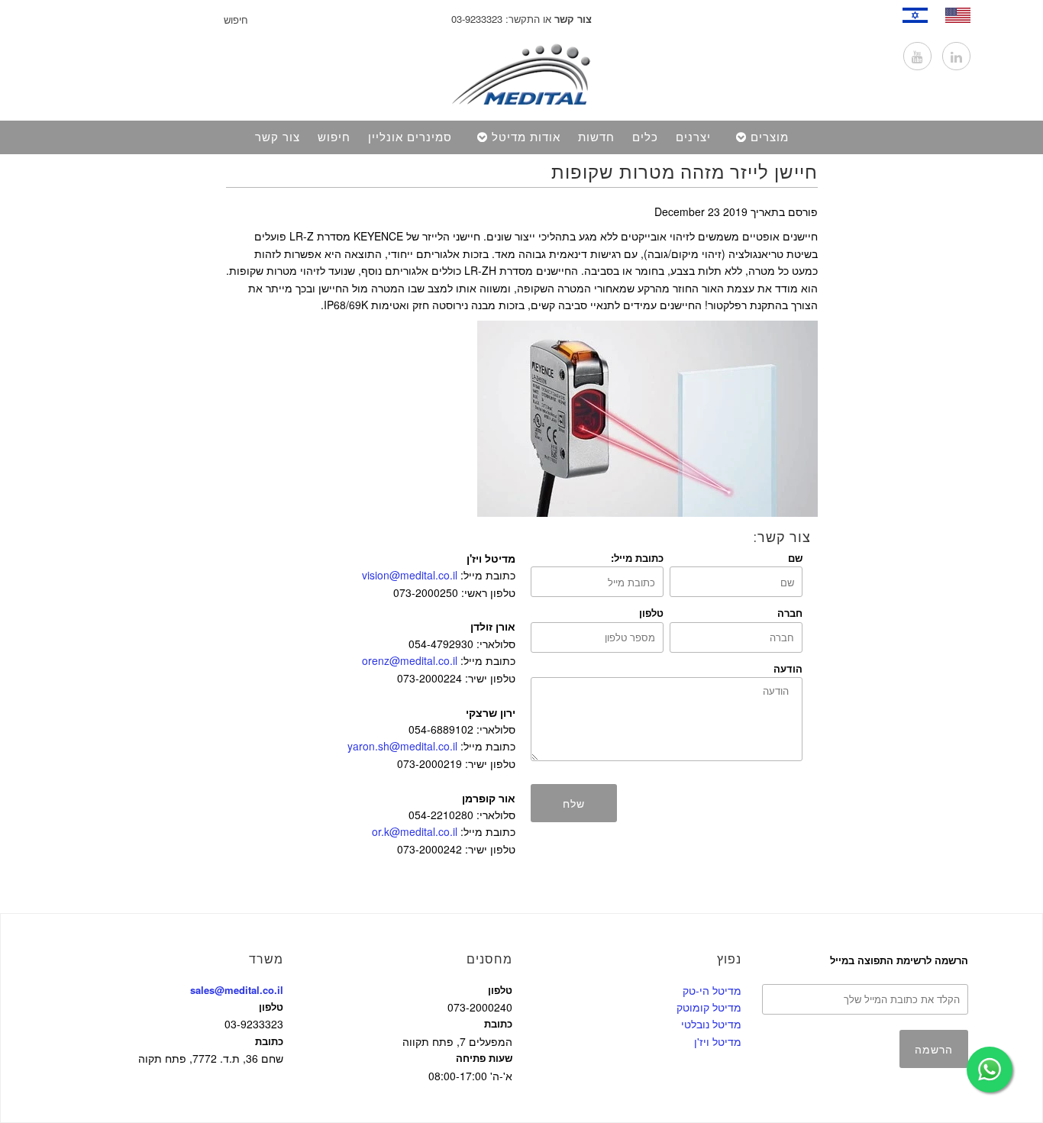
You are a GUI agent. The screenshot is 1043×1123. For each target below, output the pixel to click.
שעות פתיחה (484, 1057)
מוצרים (770, 137)
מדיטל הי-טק (712, 990)
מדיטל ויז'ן (717, 1041)
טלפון (651, 612)
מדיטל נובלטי (711, 1023)
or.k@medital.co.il (414, 831)
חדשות (596, 137)
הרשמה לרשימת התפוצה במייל (898, 960)
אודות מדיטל (526, 137)
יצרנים (693, 137)
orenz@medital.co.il (409, 660)
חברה (789, 612)
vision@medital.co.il (409, 574)
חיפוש (334, 137)
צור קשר (277, 137)
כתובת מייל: (637, 557)
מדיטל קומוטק (708, 1007)
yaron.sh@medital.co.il (402, 746)
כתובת (269, 1041)
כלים (645, 137)
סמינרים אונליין (410, 137)
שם (795, 557)
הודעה (787, 668)
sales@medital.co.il (236, 990)
